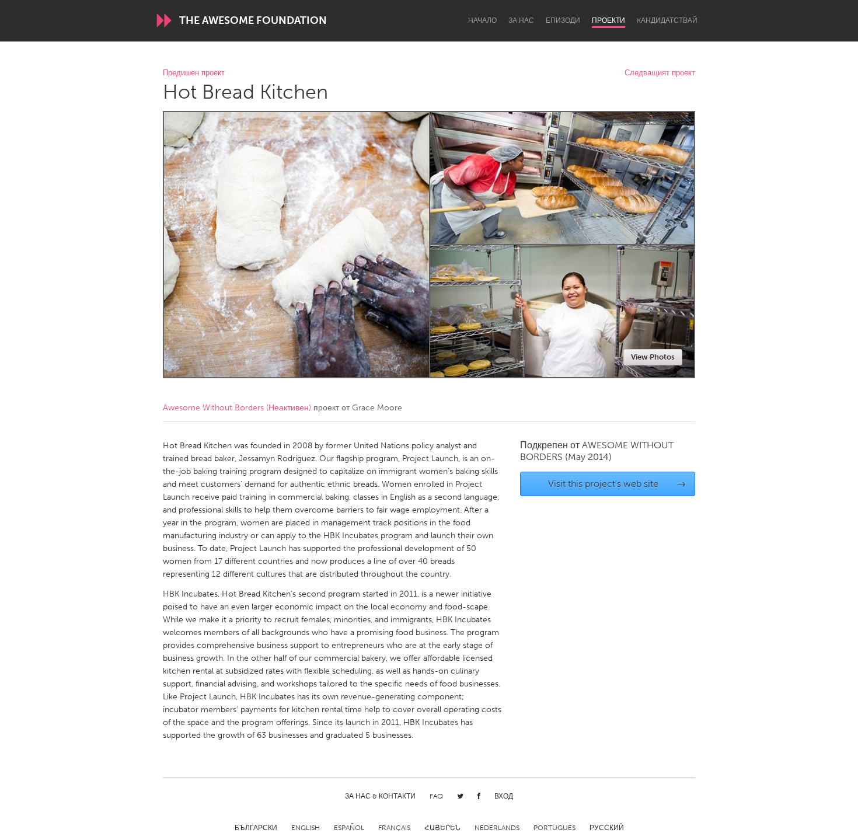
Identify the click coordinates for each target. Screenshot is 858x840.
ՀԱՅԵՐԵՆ (442, 828)
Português (554, 828)
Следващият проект (660, 73)
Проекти (608, 20)
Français (394, 828)
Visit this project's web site (617, 483)
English (305, 828)
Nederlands (497, 828)
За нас (521, 20)
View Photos (653, 357)
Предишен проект (194, 73)
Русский (607, 828)
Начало (482, 20)
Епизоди (563, 20)
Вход (503, 796)
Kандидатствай (667, 20)
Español (349, 828)
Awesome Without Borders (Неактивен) (237, 408)
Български (256, 828)
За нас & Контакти (380, 796)
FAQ (436, 796)
